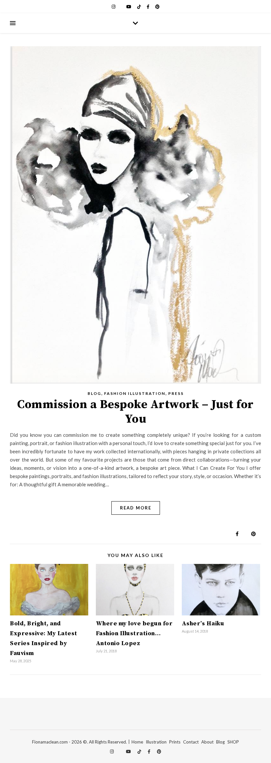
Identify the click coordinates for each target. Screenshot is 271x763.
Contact (191, 742)
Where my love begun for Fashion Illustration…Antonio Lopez (134, 633)
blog (94, 393)
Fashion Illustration (134, 393)
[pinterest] (157, 6)
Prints (174, 742)
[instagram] (114, 6)
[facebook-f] (148, 6)
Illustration (156, 742)
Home (137, 742)
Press (176, 393)
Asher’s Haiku (203, 623)
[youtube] (129, 6)
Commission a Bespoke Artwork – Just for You (135, 412)
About (207, 742)
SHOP (233, 742)
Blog (220, 742)
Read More (135, 507)
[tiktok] (139, 6)
